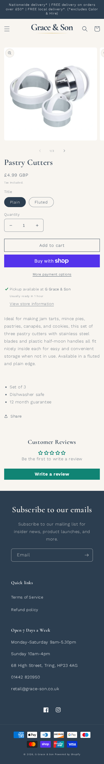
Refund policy (24, 609)
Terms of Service (27, 597)
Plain (15, 202)
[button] (7, 29)
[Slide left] (40, 151)
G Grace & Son (44, 754)
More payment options (52, 274)
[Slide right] (64, 151)
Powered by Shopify (67, 754)
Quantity (12, 214)
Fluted (41, 202)
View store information (32, 303)
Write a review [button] (52, 474)
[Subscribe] (86, 555)
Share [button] (16, 416)
